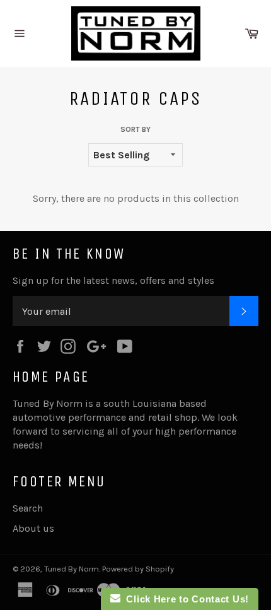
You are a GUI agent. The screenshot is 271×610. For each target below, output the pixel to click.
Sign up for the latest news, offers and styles (113, 280)
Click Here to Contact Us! (184, 599)
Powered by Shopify (138, 568)
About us (33, 528)
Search (28, 508)
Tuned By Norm (71, 568)
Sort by (135, 129)
